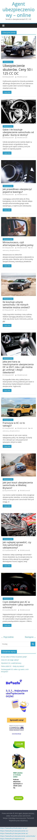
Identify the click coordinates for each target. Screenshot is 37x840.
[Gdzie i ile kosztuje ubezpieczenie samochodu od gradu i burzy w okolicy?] (18, 100)
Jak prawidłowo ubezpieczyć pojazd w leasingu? (17, 190)
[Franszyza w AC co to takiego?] (18, 399)
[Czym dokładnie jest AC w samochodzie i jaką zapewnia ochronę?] (18, 574)
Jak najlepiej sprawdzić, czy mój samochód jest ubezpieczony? (17, 545)
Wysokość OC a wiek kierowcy (11, 663)
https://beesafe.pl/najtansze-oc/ (12, 838)
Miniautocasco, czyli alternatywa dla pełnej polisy (18, 243)
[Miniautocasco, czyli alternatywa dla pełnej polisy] (18, 218)
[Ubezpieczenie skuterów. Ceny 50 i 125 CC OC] (18, 37)
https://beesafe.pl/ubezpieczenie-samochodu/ (17, 836)
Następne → (30, 637)
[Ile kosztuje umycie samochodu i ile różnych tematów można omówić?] (18, 274)
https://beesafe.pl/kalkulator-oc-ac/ (13, 828)
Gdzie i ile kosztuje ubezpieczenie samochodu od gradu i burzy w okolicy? (18, 132)
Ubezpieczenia (8, 62)
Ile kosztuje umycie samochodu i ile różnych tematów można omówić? (16, 304)
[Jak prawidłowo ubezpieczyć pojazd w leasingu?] (18, 161)
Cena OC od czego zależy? (10, 660)
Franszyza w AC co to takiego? (14, 424)
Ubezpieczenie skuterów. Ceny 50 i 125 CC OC (17, 69)
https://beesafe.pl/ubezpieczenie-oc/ (14, 831)
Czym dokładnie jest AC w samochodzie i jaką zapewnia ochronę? (18, 604)
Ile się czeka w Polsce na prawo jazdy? (14, 657)
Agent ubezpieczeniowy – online (18, 9)
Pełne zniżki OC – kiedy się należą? (12, 666)
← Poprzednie (7, 637)
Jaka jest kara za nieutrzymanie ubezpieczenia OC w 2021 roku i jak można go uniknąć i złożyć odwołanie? (18, 367)
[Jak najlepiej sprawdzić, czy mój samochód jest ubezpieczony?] (18, 514)
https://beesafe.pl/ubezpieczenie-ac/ (14, 833)
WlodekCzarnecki (22, 77)
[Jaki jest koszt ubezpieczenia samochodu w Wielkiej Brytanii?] (18, 455)
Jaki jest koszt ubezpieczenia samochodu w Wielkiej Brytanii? (18, 485)
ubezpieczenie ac (15, 250)
